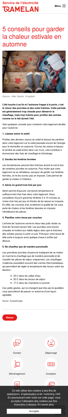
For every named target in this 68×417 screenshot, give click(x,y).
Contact (17, 352)
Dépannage (51, 352)
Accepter (34, 411)
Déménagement (17, 373)
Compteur (51, 373)
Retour (10, 317)
